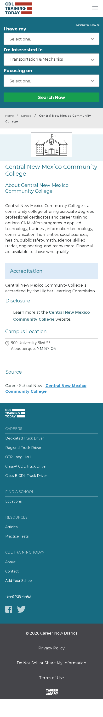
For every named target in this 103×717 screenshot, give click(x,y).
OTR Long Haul (18, 457)
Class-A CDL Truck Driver (26, 466)
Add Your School (19, 580)
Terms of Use (51, 678)
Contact (12, 571)
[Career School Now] (51, 693)
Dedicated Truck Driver (24, 438)
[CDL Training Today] (23, 8)
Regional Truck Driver (23, 447)
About (10, 562)
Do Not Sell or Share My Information (51, 663)
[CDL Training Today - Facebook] (8, 609)
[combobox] (51, 39)
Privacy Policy (51, 648)
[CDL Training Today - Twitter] (21, 609)
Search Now (51, 97)
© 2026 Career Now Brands (51, 633)
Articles (11, 527)
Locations (13, 501)
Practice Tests (17, 536)
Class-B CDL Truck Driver (26, 476)
